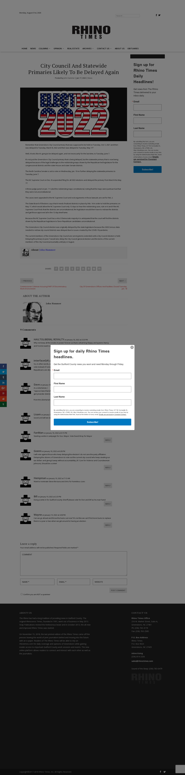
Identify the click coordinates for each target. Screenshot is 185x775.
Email (56, 370)
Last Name (59, 397)
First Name (59, 383)
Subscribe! (92, 422)
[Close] (132, 347)
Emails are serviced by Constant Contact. (112, 414)
